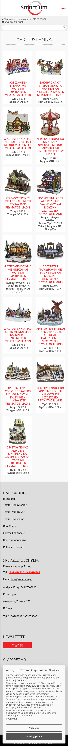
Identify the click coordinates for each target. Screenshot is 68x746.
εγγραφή (17, 645)
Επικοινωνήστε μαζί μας (17, 566)
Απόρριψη (34, 728)
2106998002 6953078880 (24, 572)
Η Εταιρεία (9, 498)
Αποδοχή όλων (34, 736)
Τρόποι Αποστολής (14, 512)
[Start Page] (34, 8)
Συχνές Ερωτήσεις (14, 533)
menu (4, 8)
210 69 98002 (39, 19)
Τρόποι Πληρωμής (13, 519)
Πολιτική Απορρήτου (15, 540)
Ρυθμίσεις (11, 718)
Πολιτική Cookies (16, 680)
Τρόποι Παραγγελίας (15, 504)
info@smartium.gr (21, 579)
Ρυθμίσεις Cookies (13, 547)
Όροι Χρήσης (10, 526)
